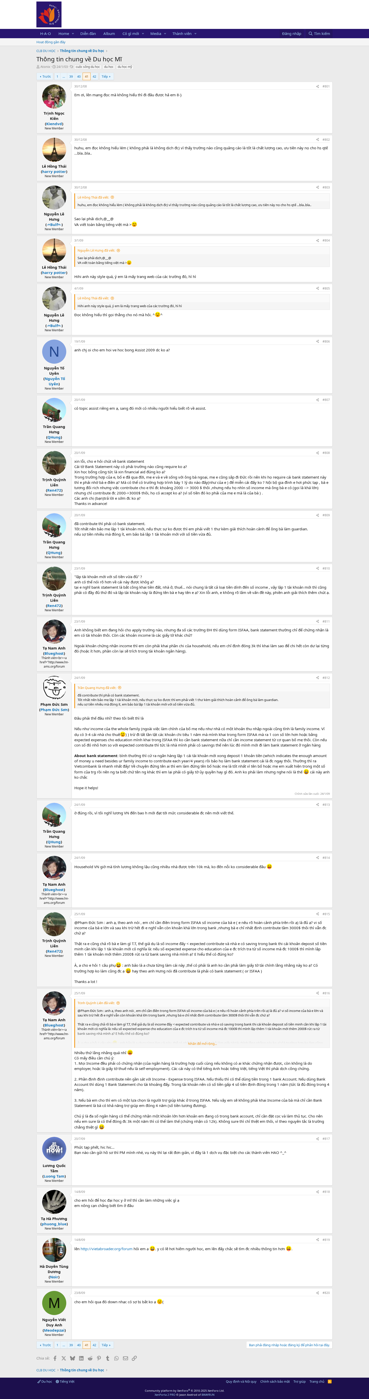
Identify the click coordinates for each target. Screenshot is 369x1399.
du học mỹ (125, 67)
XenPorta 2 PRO (165, 1394)
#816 (326, 993)
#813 (326, 805)
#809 (326, 515)
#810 (326, 568)
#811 (326, 621)
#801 (326, 86)
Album (109, 33)
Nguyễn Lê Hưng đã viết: (96, 250)
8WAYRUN (208, 1394)
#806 (326, 341)
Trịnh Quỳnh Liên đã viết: (96, 1003)
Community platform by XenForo (184, 1390)
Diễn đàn (88, 33)
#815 (326, 914)
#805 (326, 288)
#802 (326, 139)
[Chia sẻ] (317, 86)
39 (71, 76)
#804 (326, 240)
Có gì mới (130, 33)
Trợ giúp (299, 1381)
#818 (326, 1192)
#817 (326, 1139)
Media (155, 33)
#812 (326, 678)
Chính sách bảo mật (275, 1381)
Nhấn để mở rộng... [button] (202, 1043)
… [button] (64, 76)
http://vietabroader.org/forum (107, 1248)
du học (108, 67)
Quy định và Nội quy (241, 1381)
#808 (326, 453)
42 (94, 76)
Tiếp (105, 76)
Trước (46, 76)
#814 (326, 858)
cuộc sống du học (88, 67)
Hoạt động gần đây (51, 42)
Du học (46, 1381)
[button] (73, 33)
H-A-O (45, 33)
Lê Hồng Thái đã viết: (93, 197)
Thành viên (182, 33)
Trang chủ (317, 1381)
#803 (326, 187)
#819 (326, 1240)
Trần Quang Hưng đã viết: (97, 687)
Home (63, 33)
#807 (326, 400)
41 (86, 76)
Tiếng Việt (67, 1381)
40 (79, 76)
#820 (326, 1293)
